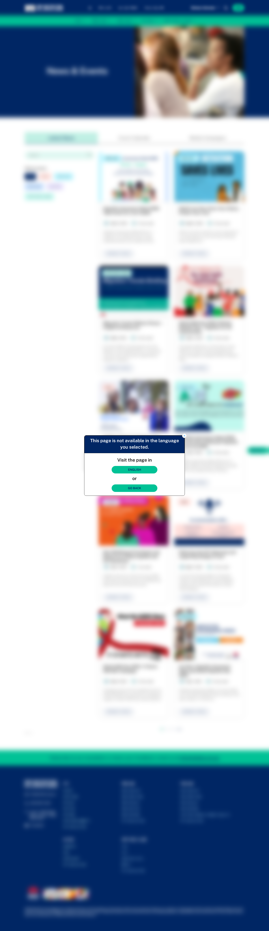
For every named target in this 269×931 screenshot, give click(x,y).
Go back (134, 488)
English (134, 469)
